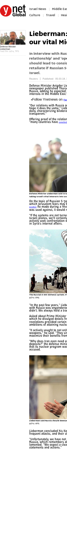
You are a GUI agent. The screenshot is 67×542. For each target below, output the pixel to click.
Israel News (37, 9)
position (33, 207)
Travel (50, 15)
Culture (34, 15)
